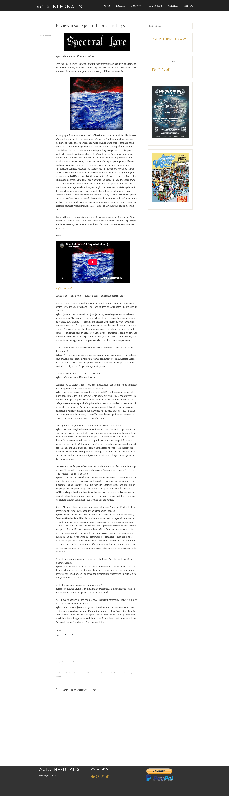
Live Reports (155, 6)
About (107, 6)
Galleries (173, 6)
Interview (85, 662)
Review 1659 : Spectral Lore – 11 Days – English (117, 673)
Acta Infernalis (59, 7)
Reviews (120, 6)
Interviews (137, 6)
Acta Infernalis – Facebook (170, 39)
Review (92, 662)
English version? (64, 288)
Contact (188, 6)
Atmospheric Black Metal (71, 662)
